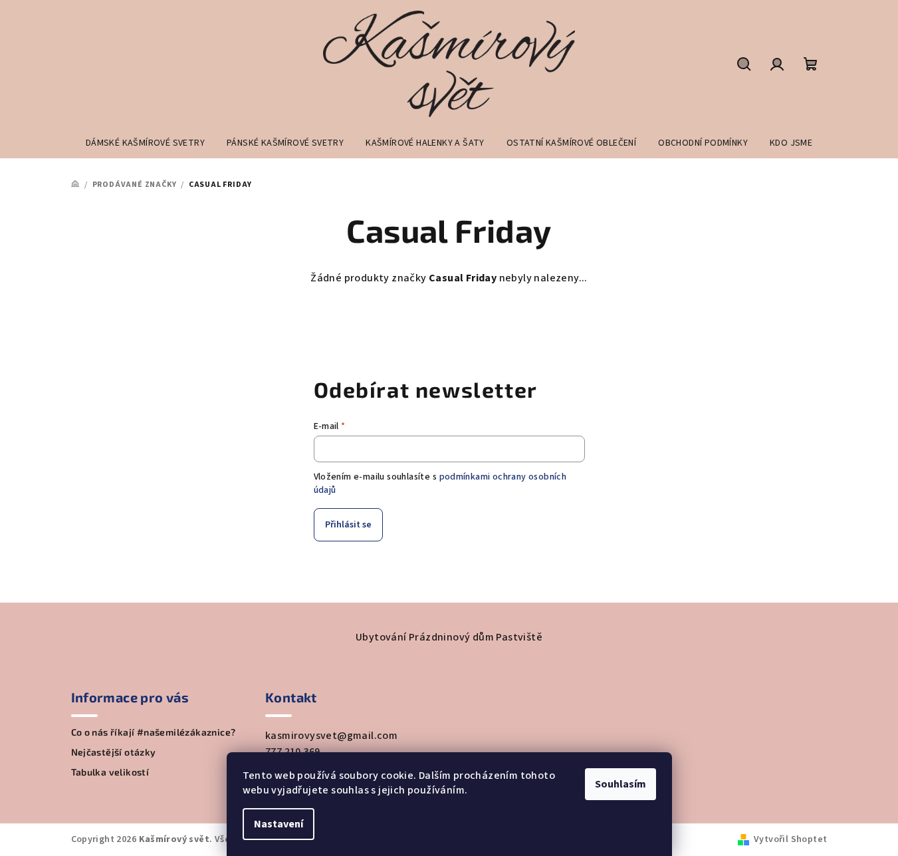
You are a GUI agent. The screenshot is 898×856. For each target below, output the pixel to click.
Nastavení (278, 824)
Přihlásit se (348, 524)
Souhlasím (620, 784)
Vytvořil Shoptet (790, 839)
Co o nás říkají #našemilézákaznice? (153, 732)
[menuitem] (145, 143)
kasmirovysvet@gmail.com (331, 735)
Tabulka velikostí (110, 772)
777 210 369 (292, 751)
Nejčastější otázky (113, 752)
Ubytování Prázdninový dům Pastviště (449, 637)
